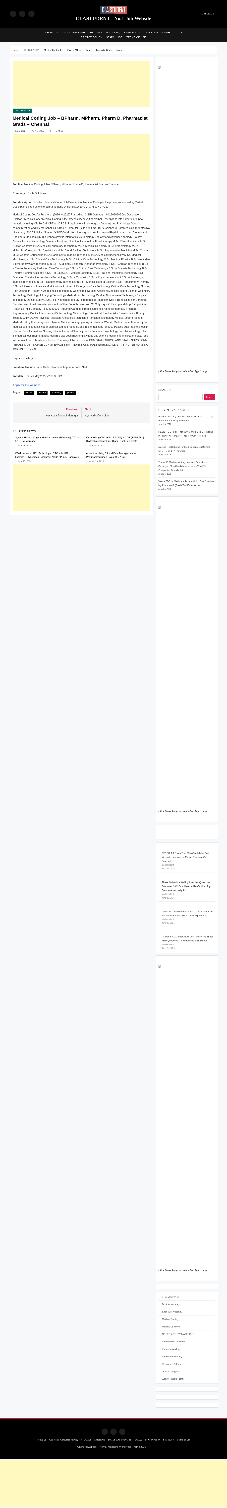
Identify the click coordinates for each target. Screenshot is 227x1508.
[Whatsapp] (122, 1432)
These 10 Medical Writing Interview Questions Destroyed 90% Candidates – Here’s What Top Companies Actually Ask (182, 466)
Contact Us (132, 32)
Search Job (114, 37)
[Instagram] (22, 14)
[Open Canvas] (12, 35)
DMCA (178, 32)
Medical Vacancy (171, 1326)
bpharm (29, 392)
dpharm (42, 392)
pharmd (70, 392)
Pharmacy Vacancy (172, 1356)
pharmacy (56, 392)
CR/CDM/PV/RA (22, 110)
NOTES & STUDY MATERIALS (178, 1334)
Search (164, 390)
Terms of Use (136, 37)
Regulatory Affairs (171, 1364)
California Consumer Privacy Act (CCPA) (91, 32)
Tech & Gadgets (170, 1371)
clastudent (20, 131)
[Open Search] (216, 34)
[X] (31, 14)
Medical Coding (170, 1319)
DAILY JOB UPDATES (158, 32)
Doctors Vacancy (171, 1304)
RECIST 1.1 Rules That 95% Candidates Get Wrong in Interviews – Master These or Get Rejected (185, 857)
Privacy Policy (91, 37)
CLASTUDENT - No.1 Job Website (113, 18)
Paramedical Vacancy (173, 1341)
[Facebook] (13, 14)
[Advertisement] (81, 84)
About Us (51, 32)
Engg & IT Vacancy (172, 1311)
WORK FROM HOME (173, 1379)
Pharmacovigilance (172, 1349)
